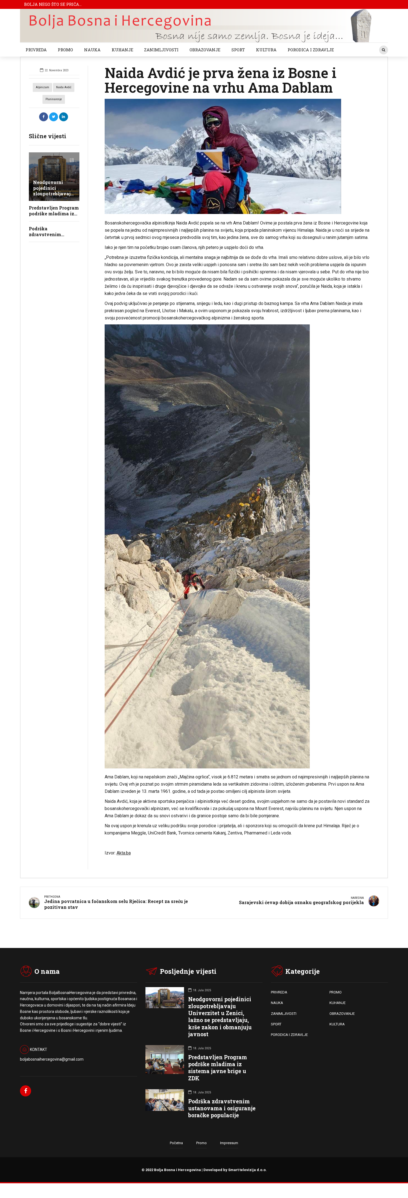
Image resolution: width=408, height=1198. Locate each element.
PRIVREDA (36, 49)
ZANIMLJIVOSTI (161, 49)
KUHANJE (122, 49)
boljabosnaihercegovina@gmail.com (52, 1059)
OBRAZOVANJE (205, 49)
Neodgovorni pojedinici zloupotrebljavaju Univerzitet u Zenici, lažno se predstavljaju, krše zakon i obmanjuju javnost (220, 1017)
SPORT (238, 49)
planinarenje (54, 99)
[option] (238, 156)
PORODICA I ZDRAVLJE (311, 49)
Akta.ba (124, 853)
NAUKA (92, 49)
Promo (201, 1143)
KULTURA (266, 49)
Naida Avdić (63, 87)
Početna (176, 1143)
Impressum (229, 1143)
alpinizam (42, 87)
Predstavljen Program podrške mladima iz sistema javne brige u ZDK (217, 1068)
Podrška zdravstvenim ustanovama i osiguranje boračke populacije (222, 1108)
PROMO (65, 49)
